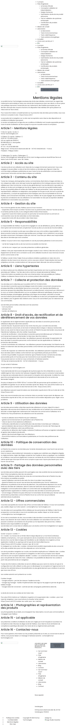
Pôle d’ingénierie (42, 4)
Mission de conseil (43, 27)
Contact (41, 668)
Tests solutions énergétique (50, 37)
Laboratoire (41, 29)
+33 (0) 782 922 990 (41, 698)
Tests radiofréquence (48, 35)
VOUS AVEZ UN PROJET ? (45, 41)
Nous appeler (39, 695)
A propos (40, 2)
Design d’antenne (47, 12)
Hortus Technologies (15, 101)
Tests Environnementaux (49, 33)
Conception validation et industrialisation (49, 9)
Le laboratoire (45, 31)
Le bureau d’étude (47, 6)
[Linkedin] (52, 652)
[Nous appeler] (37, 691)
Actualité (40, 39)
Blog (39, 666)
